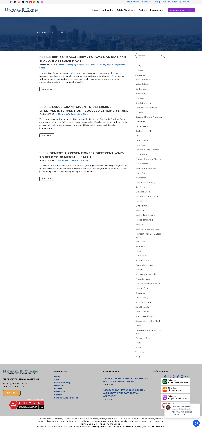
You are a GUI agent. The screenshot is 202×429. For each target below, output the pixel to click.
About (57, 380)
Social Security (142, 307)
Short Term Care (143, 302)
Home (95, 10)
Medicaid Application (145, 215)
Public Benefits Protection (147, 284)
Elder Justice (141, 140)
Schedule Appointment (181, 10)
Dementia (76, 114)
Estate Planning (125, 10)
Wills (137, 357)
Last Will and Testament (146, 196)
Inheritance (140, 178)
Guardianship (141, 164)
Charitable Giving (143, 103)
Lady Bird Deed (142, 192)
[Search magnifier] (162, 55)
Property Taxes (142, 279)
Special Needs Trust (144, 316)
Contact (58, 395)
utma (138, 347)
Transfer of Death (143, 338)
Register (11, 393)
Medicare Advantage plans (147, 229)
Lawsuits (139, 201)
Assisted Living (142, 84)
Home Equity (141, 173)
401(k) (138, 66)
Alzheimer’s (64, 114)
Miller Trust (140, 242)
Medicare (139, 224)
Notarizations (141, 256)
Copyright (140, 112)
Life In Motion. (157, 426)
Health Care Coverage (145, 168)
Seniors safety (141, 298)
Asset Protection (143, 80)
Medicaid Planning (144, 220)
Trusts (138, 343)
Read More (47, 89)
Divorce (139, 136)
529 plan (139, 70)
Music (138, 251)
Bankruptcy (141, 89)
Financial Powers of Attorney (148, 159)
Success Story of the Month (148, 321)
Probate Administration (146, 274)
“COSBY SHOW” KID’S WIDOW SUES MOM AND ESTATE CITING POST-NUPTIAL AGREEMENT (124, 393)
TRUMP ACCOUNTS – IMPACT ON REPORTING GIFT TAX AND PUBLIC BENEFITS (125, 379)
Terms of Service (124, 426)
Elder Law (140, 145)
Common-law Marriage (146, 108)
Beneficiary (140, 94)
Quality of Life (81, 65)
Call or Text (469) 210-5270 (176, 2)
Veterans (139, 352)
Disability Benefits (143, 131)
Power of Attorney (144, 265)
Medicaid (106, 10)
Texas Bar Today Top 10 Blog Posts (107, 65)
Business (139, 98)
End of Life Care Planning (147, 150)
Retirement (140, 293)
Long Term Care (143, 206)
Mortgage (140, 246)
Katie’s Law (140, 187)
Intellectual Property (145, 182)
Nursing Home (142, 260)
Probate (143, 10)
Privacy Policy (99, 426)
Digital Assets (141, 126)
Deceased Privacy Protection (148, 117)
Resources (155, 10)
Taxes (138, 326)
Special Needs (142, 312)
